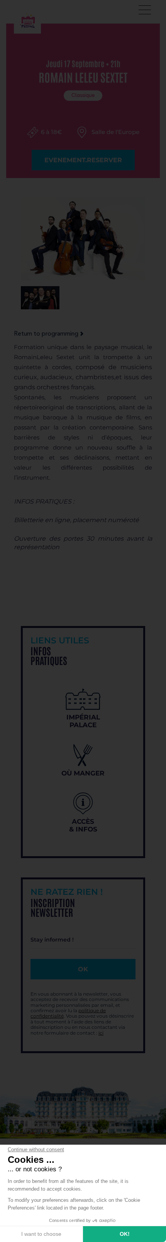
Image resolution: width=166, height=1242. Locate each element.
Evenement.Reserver (83, 160)
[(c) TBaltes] (40, 297)
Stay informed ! (52, 940)
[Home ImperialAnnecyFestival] (27, 20)
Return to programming (46, 334)
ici (100, 1033)
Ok (83, 969)
